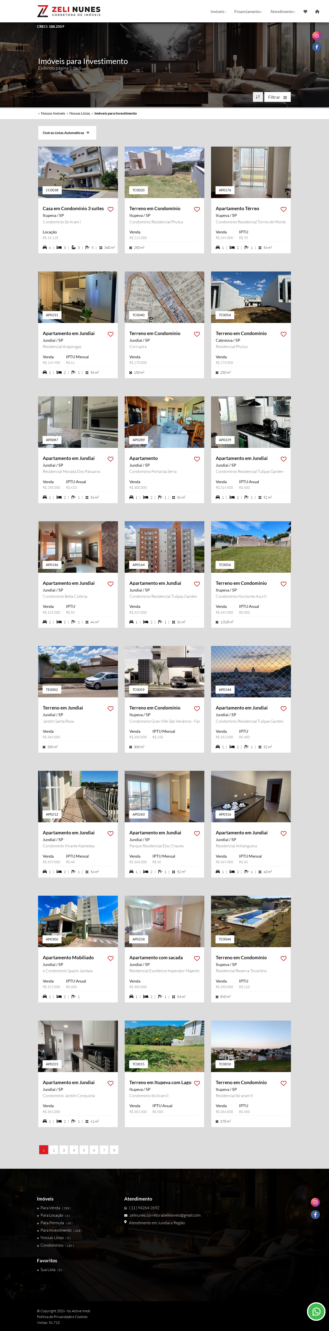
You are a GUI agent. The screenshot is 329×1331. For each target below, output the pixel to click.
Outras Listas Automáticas (64, 132)
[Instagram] (315, 1202)
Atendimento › (283, 11)
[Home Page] (317, 11)
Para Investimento (61, 1230)
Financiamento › (248, 11)
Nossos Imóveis (53, 113)
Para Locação (55, 1215)
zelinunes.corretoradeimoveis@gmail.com (165, 1215)
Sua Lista (51, 1269)
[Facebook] (315, 1214)
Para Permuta (57, 1222)
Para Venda (55, 1207)
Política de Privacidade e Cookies (62, 1316)
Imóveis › (218, 11)
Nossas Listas (79, 113)
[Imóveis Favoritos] (305, 11)
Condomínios (57, 1245)
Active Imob (81, 1311)
